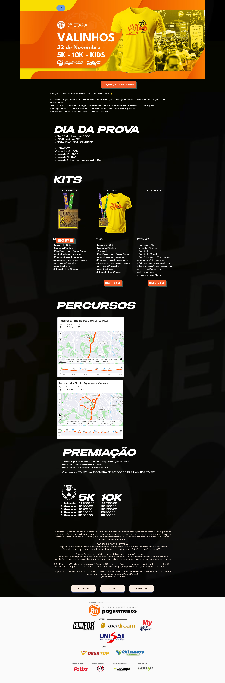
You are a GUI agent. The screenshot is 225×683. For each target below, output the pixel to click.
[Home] (60, 8)
